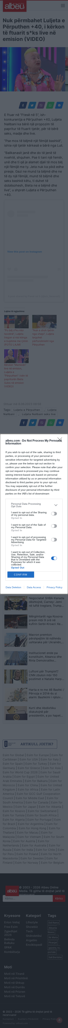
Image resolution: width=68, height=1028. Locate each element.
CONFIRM (20, 574)
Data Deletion (13, 587)
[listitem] (34, 505)
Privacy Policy (54, 587)
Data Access (34, 587)
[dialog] (34, 514)
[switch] (54, 513)
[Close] (60, 440)
